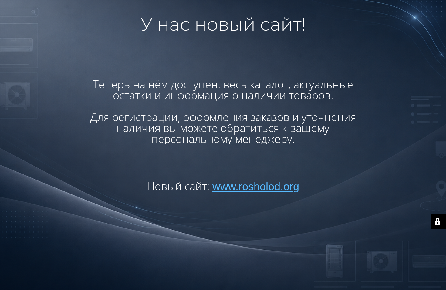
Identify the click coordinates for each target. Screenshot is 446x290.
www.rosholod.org (255, 186)
